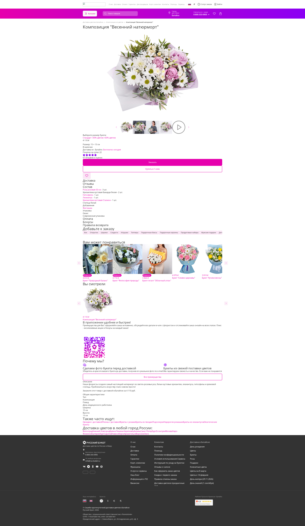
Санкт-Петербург (148, 431)
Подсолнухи (158, 422)
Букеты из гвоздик (144, 422)
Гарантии (132, 4)
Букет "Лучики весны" (212, 276)
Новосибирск (118, 433)
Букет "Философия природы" (126, 278)
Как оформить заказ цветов (167, 471)
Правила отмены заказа (165, 479)
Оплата (124, 4)
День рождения (197, 446)
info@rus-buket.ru (92, 461)
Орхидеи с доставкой (92, 422)
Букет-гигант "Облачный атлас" (156, 278)
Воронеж (140, 433)
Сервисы (181, 4)
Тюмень (120, 431)
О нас (111, 4)
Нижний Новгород (101, 431)
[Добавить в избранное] (87, 175)
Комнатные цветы (198, 467)
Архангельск (130, 433)
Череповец (129, 431)
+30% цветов (97, 137)
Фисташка (87, 208)
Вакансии (134, 483)
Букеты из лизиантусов (193, 422)
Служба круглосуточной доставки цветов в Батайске (107, 507)
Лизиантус (87, 197)
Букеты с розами (128, 422)
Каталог (91, 13)
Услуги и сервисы (138, 471)
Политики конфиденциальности (169, 454)
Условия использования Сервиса (169, 458)
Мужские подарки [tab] (208, 232)
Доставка (117, 4)
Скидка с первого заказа (165, 475)
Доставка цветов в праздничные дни (169, 484)
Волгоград (87, 431)
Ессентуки (160, 431)
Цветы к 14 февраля (199, 475)
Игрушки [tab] (124, 232)
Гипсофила (88, 195)
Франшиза (135, 467)
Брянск (113, 431)
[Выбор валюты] (194, 4)
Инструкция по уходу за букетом (169, 463)
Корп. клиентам (155, 4)
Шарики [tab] (104, 232)
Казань (137, 431)
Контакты (165, 4)
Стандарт (87, 137)
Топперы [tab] (134, 232)
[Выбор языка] (189, 4)
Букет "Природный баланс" (95, 278)
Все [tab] (85, 232)
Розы (192, 458)
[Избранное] (214, 13)
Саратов (108, 433)
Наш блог (134, 475)
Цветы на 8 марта (198, 471)
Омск (146, 433)
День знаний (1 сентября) (202, 483)
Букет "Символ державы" (183, 276)
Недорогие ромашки (173, 422)
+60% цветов (110, 137)
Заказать (152, 162)
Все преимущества (152, 377)
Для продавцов (142, 4)
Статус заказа (206, 4)
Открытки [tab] (94, 232)
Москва (168, 431)
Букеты (193, 454)
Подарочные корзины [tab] (169, 232)
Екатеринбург (97, 433)
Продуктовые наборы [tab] (189, 232)
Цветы (193, 450)
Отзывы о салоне (162, 467)
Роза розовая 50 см (92, 189)
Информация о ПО (139, 479)
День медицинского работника (97, 405)
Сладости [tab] (114, 232)
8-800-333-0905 (91, 455)
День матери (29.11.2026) (201, 479)
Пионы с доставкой (111, 422)
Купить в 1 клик (152, 169)
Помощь (173, 4)
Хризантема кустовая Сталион (97, 200)
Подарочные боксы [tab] (149, 232)
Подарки (194, 463)
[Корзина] (220, 13)
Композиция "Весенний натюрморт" (100, 318)
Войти (219, 4)
